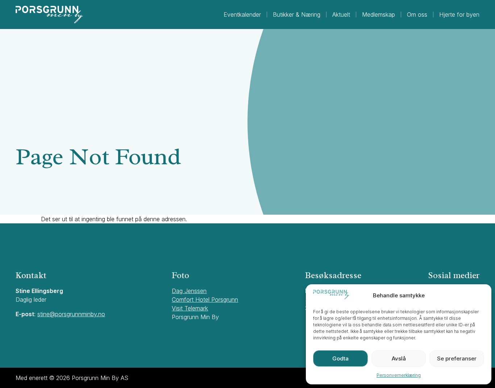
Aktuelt (341, 14)
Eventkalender (242, 14)
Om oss (417, 14)
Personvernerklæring (399, 375)
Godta (340, 358)
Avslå (399, 358)
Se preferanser (457, 358)
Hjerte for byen (459, 14)
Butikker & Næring (296, 14)
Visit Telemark (190, 308)
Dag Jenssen (189, 290)
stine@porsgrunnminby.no (71, 314)
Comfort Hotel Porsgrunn (205, 299)
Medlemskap (378, 14)
